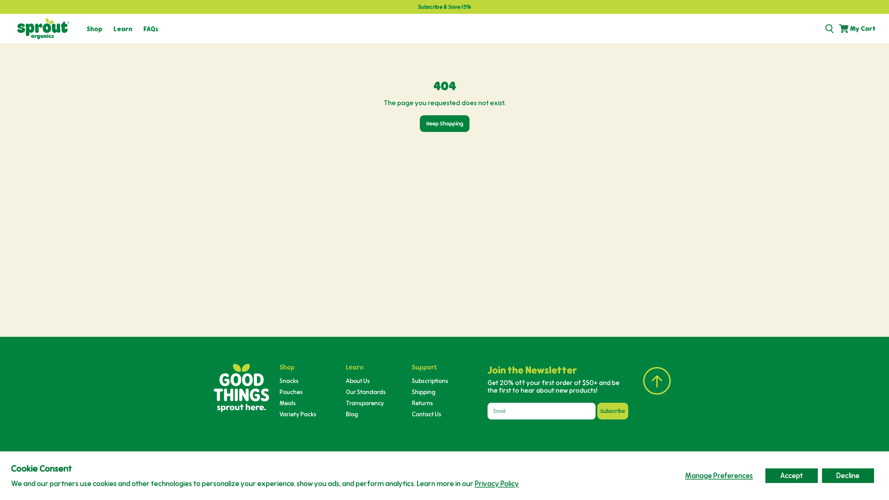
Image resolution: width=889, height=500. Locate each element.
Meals (288, 403)
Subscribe (612, 411)
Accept (791, 475)
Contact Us (426, 414)
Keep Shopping (444, 123)
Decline (847, 475)
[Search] (829, 29)
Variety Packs (298, 414)
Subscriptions (430, 380)
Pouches (291, 391)
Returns (422, 403)
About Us (358, 380)
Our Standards (366, 391)
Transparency (365, 403)
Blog (352, 414)
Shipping (423, 391)
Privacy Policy (497, 483)
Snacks (289, 380)
